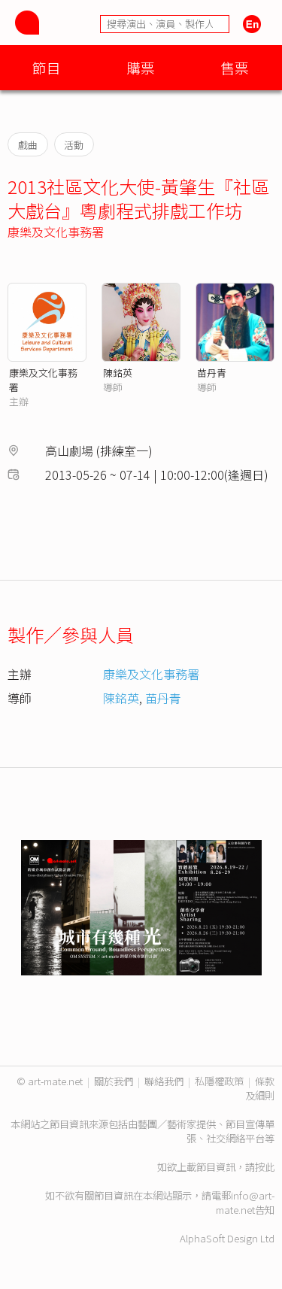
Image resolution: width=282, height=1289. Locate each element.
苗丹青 (211, 372)
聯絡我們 (163, 1081)
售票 (234, 67)
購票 (140, 67)
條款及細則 (259, 1088)
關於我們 (113, 1081)
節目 (46, 67)
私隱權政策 (219, 1081)
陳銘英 (117, 372)
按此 (264, 1167)
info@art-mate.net (245, 1202)
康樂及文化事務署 (56, 232)
